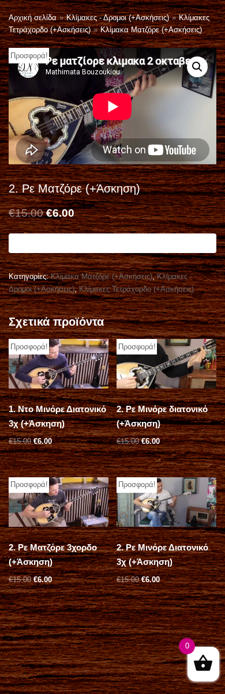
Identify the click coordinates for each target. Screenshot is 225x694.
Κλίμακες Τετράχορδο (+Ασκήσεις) (136, 289)
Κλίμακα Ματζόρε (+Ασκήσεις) (151, 29)
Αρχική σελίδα (33, 17)
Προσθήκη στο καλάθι (113, 243)
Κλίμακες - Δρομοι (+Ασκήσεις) (117, 17)
